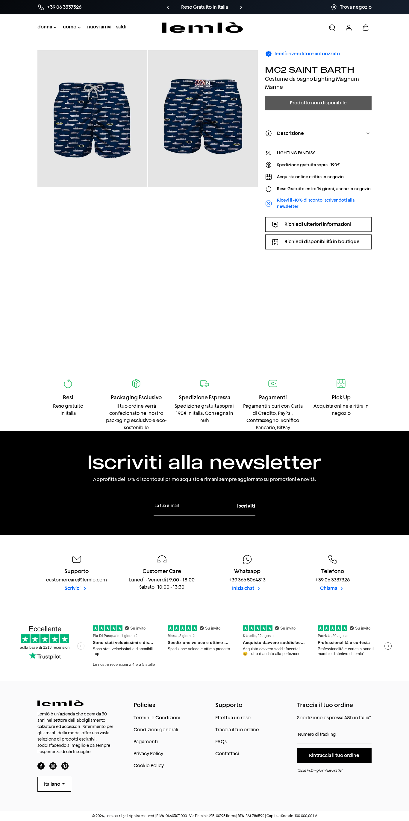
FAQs (221, 741)
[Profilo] (349, 27)
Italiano (52, 784)
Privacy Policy (148, 753)
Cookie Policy (149, 765)
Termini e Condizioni (157, 718)
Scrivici (73, 588)
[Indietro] (168, 7)
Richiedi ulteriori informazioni (317, 224)
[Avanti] (241, 7)
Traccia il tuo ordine (237, 729)
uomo (69, 27)
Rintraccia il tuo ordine (334, 755)
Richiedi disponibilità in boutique (322, 242)
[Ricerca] (332, 27)
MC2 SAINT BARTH (309, 69)
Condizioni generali (156, 729)
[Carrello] (366, 27)
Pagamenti (146, 741)
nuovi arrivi (99, 27)
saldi (121, 27)
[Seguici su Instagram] (53, 766)
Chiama (329, 588)
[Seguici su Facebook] (41, 766)
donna (44, 27)
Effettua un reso (233, 718)
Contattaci (227, 753)
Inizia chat (243, 588)
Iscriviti (246, 506)
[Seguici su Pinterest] (65, 766)
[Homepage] (202, 27)
